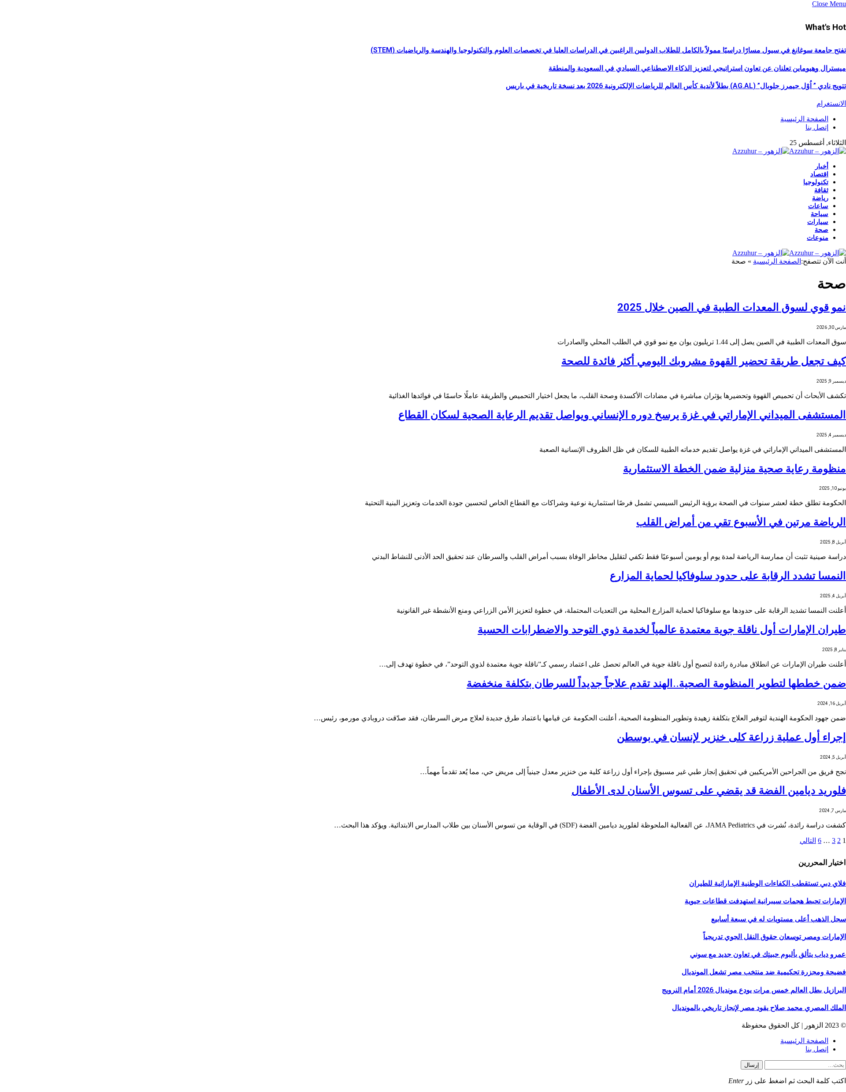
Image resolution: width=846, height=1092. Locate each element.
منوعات (817, 237)
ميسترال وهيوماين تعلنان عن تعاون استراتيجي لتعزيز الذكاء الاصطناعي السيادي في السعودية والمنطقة (697, 68)
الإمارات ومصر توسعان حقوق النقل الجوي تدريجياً (774, 936)
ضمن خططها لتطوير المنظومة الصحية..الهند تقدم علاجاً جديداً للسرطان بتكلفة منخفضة (656, 683)
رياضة (820, 197)
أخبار (821, 166)
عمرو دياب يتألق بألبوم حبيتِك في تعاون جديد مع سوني (768, 954)
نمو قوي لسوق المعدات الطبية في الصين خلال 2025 (731, 307)
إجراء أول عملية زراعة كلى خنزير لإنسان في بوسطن (731, 737)
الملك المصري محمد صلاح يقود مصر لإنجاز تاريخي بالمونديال (759, 1007)
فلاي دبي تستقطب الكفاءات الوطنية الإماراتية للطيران (767, 883)
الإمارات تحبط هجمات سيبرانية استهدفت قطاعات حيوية (765, 901)
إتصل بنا (816, 127)
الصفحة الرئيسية (804, 119)
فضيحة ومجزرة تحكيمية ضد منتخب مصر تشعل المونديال (764, 972)
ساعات (818, 205)
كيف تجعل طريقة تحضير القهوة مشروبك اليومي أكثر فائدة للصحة (703, 361)
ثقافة (821, 190)
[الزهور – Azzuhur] (789, 151)
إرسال (751, 1065)
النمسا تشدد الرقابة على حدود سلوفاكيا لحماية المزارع (728, 576)
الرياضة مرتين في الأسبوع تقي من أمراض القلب (741, 522)
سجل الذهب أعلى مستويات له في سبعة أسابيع (778, 919)
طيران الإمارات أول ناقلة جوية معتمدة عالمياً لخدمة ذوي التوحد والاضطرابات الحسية (662, 629)
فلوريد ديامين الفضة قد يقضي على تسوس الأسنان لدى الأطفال (708, 790)
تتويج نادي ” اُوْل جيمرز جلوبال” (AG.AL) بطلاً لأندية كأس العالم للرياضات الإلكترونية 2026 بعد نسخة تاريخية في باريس (676, 86)
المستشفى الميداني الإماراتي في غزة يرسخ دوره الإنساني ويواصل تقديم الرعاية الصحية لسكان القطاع (622, 415)
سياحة (819, 213)
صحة (821, 229)
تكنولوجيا (815, 182)
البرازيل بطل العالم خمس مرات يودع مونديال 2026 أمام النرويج (754, 990)
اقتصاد (819, 174)
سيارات (817, 221)
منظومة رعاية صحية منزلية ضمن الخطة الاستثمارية (734, 468)
